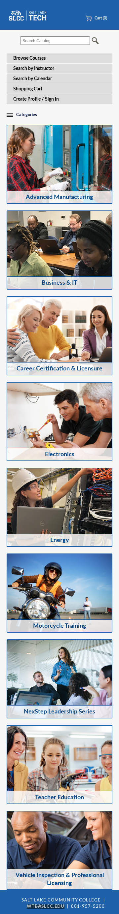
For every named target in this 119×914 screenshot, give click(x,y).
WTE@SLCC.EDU (45, 906)
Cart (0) (100, 18)
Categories (26, 115)
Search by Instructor (33, 68)
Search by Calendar (32, 79)
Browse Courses (29, 58)
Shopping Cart (27, 89)
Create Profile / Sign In (36, 99)
